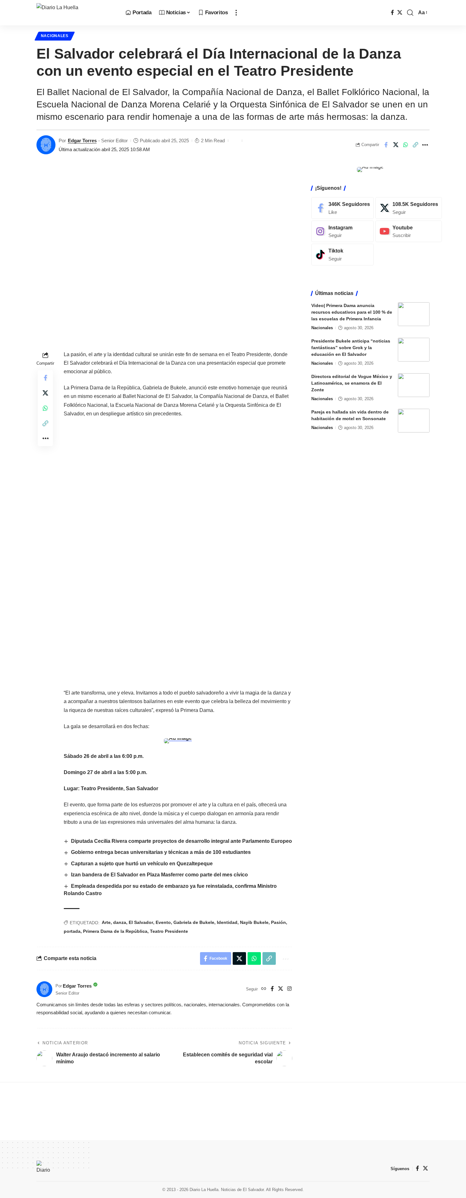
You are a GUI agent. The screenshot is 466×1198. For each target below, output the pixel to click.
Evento (163, 922)
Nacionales (54, 36)
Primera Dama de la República (115, 931)
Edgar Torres (82, 140)
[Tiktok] (342, 255)
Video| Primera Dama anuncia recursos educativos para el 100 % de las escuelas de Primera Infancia (351, 312)
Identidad (227, 922)
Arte (106, 922)
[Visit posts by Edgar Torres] (45, 144)
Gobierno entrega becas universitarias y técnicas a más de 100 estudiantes (161, 852)
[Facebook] (392, 12)
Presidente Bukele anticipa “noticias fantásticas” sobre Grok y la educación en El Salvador (350, 347)
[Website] (264, 989)
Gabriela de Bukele (193, 922)
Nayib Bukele (254, 922)
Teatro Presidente (169, 931)
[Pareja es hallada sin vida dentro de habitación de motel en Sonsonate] (414, 420)
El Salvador (141, 922)
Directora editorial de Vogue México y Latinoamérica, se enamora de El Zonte (351, 383)
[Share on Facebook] (385, 145)
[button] (236, 12)
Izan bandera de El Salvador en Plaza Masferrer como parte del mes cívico (159, 874)
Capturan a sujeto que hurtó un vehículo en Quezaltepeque (142, 863)
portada (72, 931)
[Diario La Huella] (75, 12)
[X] (400, 12)
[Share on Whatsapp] (405, 145)
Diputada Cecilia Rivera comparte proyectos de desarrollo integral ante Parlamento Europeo (181, 841)
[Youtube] (408, 231)
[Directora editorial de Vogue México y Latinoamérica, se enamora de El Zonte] (414, 385)
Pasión (278, 922)
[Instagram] (289, 989)
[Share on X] (395, 145)
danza (119, 922)
